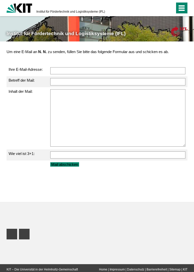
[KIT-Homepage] (19, 7)
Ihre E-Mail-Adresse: (26, 69)
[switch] (161, 8)
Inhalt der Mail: (21, 91)
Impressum (117, 269)
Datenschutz (135, 269)
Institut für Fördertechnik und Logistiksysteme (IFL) (70, 11)
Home (103, 269)
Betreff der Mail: (22, 80)
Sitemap (175, 269)
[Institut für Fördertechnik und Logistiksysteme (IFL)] (179, 31)
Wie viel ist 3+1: (22, 153)
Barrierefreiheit (157, 269)
